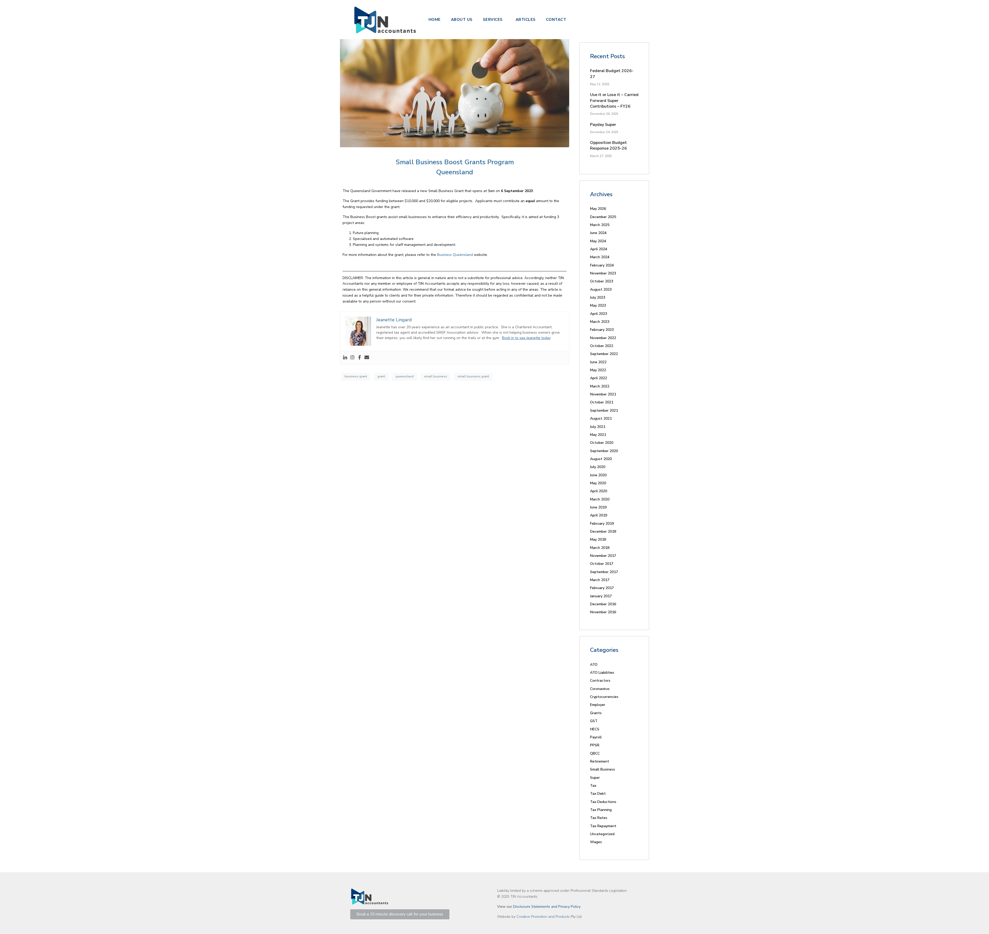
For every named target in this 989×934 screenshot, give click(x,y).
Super (595, 777)
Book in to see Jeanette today (526, 337)
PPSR (594, 745)
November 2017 (603, 555)
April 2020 (598, 491)
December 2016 (603, 604)
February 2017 (602, 587)
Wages (596, 842)
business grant (356, 376)
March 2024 (599, 257)
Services (493, 19)
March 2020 (599, 499)
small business (435, 376)
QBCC (595, 753)
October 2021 (601, 402)
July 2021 (597, 426)
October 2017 (601, 563)
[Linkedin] (345, 357)
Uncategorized (602, 834)
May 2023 (598, 305)
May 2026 (598, 208)
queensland (404, 376)
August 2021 (601, 418)
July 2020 (597, 466)
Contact (556, 19)
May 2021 (598, 434)
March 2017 (599, 579)
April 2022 (598, 378)
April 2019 (598, 515)
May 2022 (598, 370)
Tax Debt (598, 793)
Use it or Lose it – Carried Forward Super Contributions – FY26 (614, 100)
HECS (594, 729)
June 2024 (598, 232)
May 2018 (598, 539)
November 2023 (603, 273)
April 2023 (598, 313)
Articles (526, 19)
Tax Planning (601, 809)
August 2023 (601, 289)
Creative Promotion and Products (543, 916)
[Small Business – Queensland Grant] (454, 82)
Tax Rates (598, 817)
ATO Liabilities (602, 672)
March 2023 (599, 321)
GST (594, 721)
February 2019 (602, 523)
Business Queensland (455, 254)
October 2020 (601, 442)
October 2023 (601, 281)
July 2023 (597, 297)
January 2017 (601, 596)
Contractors (600, 680)
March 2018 (599, 547)
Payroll (596, 737)
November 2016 (603, 612)
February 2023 (602, 329)
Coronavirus (600, 688)
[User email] (366, 357)
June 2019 (598, 507)
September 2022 (604, 353)
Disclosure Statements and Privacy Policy (547, 906)
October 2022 (601, 345)
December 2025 (603, 216)
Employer (597, 704)
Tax (593, 785)
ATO (594, 664)
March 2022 (599, 386)
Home (435, 19)
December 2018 (603, 531)
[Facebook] (359, 357)
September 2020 (604, 450)
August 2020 (601, 458)
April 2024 (598, 249)
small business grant (473, 376)
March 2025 (599, 224)
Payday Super (603, 124)
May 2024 (598, 241)
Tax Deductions (603, 801)
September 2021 (604, 410)
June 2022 (598, 362)
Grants (596, 713)
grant (381, 376)
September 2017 (604, 571)
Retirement (599, 761)
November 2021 (603, 394)
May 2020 (598, 483)
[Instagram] (352, 357)
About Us (462, 19)
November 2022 (603, 337)
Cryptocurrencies (604, 696)
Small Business (602, 769)
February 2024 (602, 265)
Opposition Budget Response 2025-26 (608, 145)
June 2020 (598, 475)
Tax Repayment (603, 826)
